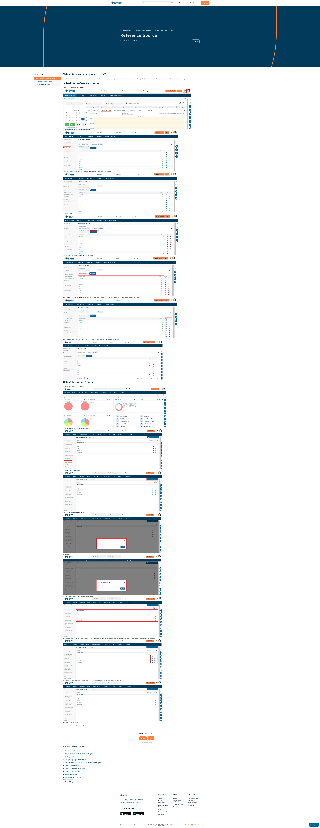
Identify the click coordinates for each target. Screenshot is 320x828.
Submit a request (195, 3)
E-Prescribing (162, 809)
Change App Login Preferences (75, 760)
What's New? (177, 807)
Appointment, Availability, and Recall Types (79, 754)
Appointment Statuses (72, 751)
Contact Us (191, 805)
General (160, 798)
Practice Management (162, 801)
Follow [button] (196, 41)
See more (68, 781)
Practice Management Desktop (142, 30)
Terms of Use (133, 824)
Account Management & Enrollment (177, 800)
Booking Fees (69, 757)
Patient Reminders (71, 774)
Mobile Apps (162, 814)
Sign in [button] (205, 3)
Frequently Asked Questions (193, 799)
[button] (143, 738)
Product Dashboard (178, 804)
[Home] (116, 3)
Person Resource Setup (73, 777)
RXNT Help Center (125, 30)
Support (315, 825)
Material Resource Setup (73, 771)
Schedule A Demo (193, 802)
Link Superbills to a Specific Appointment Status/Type (83, 763)
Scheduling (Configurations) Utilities (163, 30)
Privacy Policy (124, 824)
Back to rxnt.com (184, 3)
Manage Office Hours (72, 765)
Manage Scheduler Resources (75, 768)
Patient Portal (162, 812)
